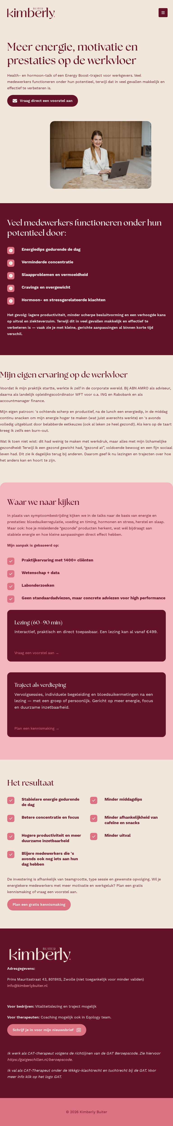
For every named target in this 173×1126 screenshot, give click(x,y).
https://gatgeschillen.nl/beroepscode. (40, 1059)
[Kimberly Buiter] (30, 12)
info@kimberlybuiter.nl (27, 986)
